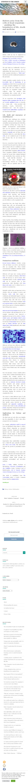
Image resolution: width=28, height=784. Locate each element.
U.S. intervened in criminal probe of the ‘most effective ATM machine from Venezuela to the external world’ (14, 688)
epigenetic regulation (17, 404)
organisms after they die (17, 100)
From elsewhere (20, 32)
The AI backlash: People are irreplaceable (14, 626)
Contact (6, 611)
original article (15, 479)
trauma (9, 323)
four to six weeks (10, 444)
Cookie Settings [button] (6, 780)
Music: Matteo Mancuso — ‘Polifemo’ (13, 753)
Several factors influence (9, 263)
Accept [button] (13, 780)
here (22, 565)
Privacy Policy (7, 614)
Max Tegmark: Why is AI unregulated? (13, 674)
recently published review (11, 102)
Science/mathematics (14, 489)
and (7, 285)
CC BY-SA (19, 58)
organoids (9, 132)
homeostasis (13, 321)
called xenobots (21, 150)
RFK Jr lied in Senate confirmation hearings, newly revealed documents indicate (13, 652)
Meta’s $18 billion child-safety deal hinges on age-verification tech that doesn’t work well (13, 713)
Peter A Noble (8, 60)
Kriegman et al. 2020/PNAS (9, 58)
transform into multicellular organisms (13, 109)
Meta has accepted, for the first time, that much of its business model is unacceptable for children (13, 636)
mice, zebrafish (19, 406)
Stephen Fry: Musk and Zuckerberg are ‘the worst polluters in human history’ (14, 504)
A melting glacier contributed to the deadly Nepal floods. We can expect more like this (14, 659)
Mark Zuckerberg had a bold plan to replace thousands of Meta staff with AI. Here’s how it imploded (13, 720)
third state (22, 73)
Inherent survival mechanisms (10, 310)
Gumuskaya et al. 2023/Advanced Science (13, 255)
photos (12, 520)
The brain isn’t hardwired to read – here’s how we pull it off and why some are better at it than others (13, 748)
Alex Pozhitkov (8, 62)
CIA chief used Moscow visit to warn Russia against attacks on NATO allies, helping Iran (13, 736)
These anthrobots (14, 209)
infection (15, 323)
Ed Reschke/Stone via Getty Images (11, 349)
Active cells (11, 294)
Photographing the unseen (10, 605)
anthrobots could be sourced (17, 424)
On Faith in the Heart (9, 608)
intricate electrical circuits (18, 382)
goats (10, 285)
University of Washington (19, 60)
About (5, 602)
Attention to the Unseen (10, 2)
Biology (6, 489)
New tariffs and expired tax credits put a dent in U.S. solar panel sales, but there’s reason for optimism (14, 702)
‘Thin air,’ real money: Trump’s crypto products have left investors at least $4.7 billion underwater (14, 695)
